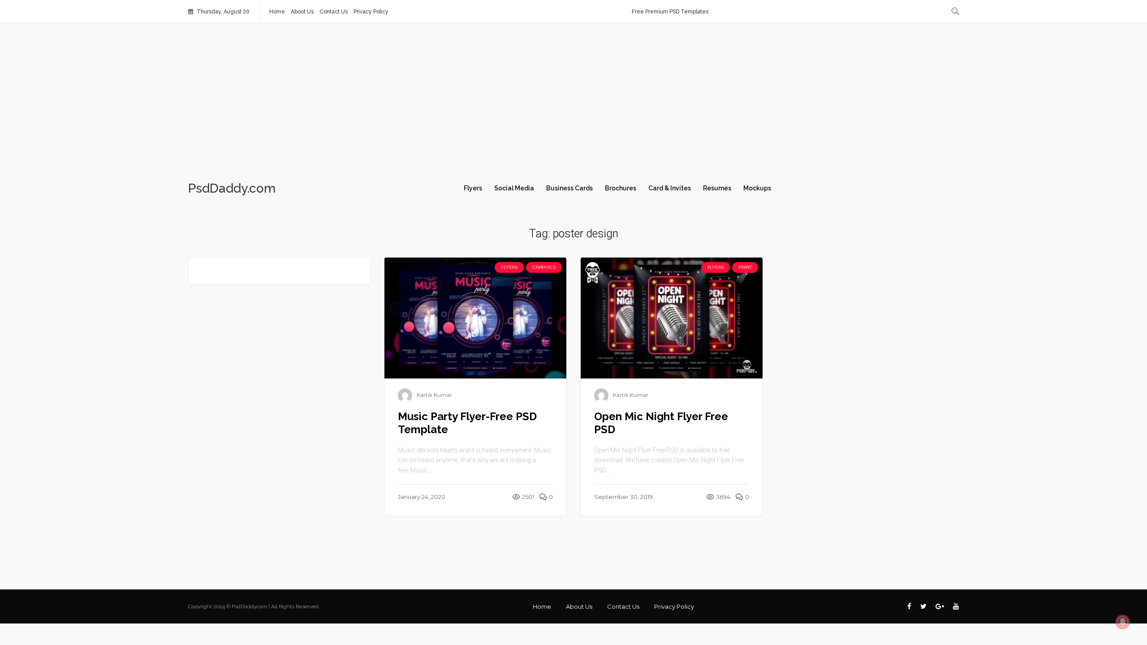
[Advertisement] (573, 99)
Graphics (543, 267)
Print (744, 267)
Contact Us (333, 12)
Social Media (514, 188)
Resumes (717, 188)
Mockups (757, 188)
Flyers (473, 188)
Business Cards (569, 188)
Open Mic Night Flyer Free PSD (661, 423)
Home (277, 12)
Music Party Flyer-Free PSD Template (467, 423)
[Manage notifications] (1123, 622)
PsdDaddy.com (232, 188)
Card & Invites (669, 188)
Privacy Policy (371, 12)
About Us (302, 12)
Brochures (620, 188)
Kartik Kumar (434, 394)
